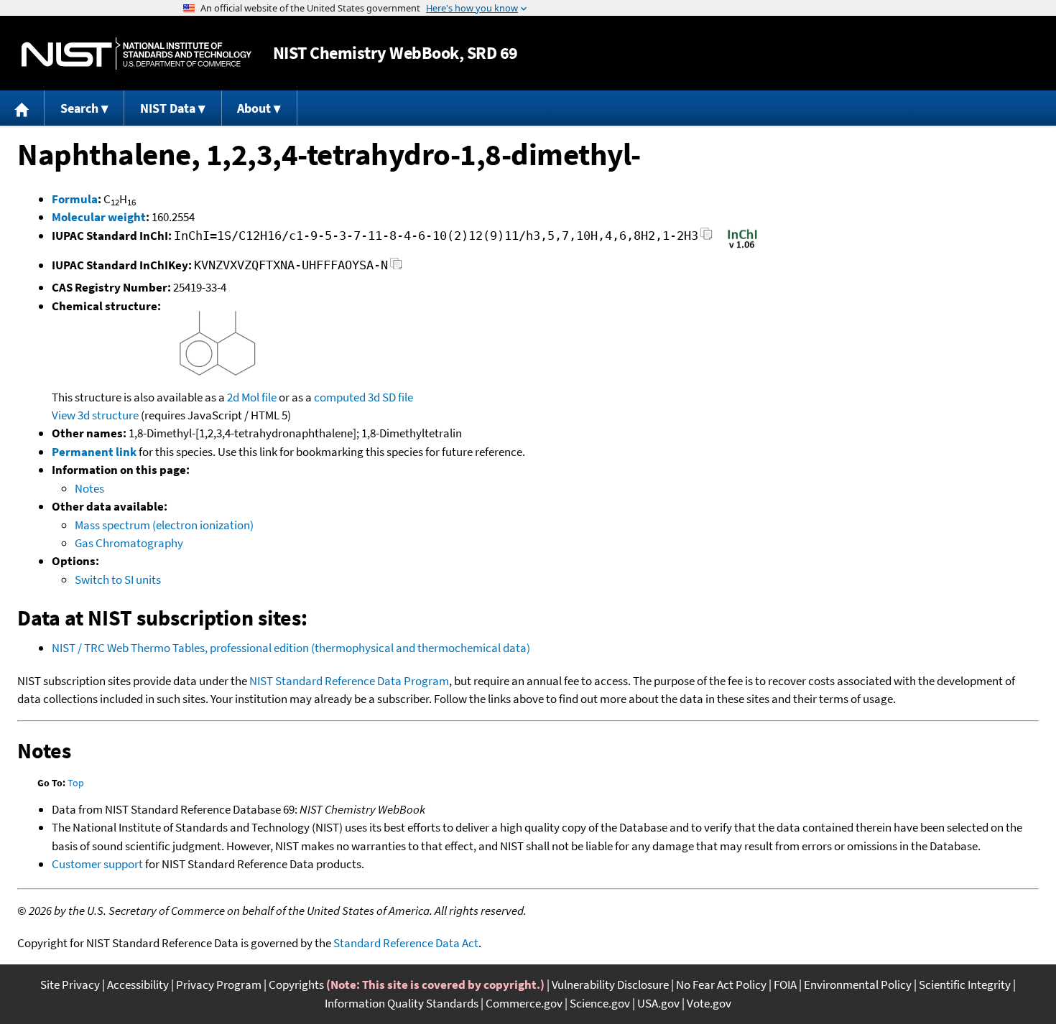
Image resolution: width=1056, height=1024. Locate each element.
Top (76, 782)
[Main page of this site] (22, 108)
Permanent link (94, 452)
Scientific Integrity (965, 984)
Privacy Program (218, 984)
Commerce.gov (524, 1003)
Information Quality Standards (401, 1003)
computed (340, 397)
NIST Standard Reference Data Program (349, 681)
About (254, 108)
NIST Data (167, 108)
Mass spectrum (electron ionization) (164, 525)
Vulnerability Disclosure (610, 984)
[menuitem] (22, 108)
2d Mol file (252, 397)
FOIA (785, 984)
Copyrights (296, 984)
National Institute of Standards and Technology (136, 53)
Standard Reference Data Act (405, 943)
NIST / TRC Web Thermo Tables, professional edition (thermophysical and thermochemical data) (291, 648)
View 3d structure (95, 415)
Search (79, 108)
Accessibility (138, 984)
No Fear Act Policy (721, 984)
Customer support (97, 864)
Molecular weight (99, 217)
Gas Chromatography (129, 543)
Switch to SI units (118, 579)
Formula (75, 199)
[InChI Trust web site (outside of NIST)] (742, 247)
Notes (89, 488)
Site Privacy (70, 984)
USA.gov (658, 1003)
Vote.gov (709, 1003)
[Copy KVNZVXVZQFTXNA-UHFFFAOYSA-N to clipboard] (396, 267)
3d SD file (390, 397)
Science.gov (600, 1003)
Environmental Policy (858, 984)
